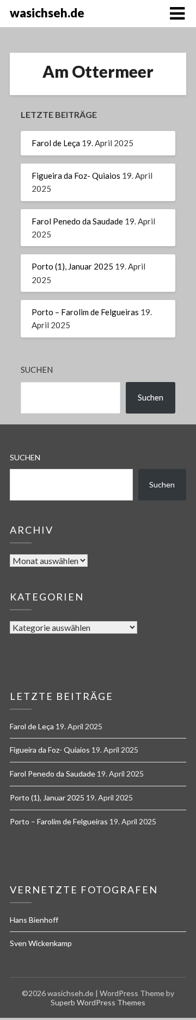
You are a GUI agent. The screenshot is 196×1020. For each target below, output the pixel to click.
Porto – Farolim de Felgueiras (85, 312)
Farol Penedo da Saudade (77, 221)
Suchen (37, 369)
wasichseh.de (47, 12)
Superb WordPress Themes (98, 1002)
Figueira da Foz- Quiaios (76, 175)
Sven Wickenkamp (41, 943)
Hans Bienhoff (34, 919)
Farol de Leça (56, 143)
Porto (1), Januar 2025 (72, 266)
